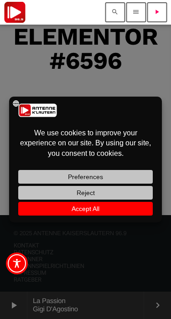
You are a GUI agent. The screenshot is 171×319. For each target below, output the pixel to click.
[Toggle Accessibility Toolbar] (17, 263)
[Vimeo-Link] (14, 12)
